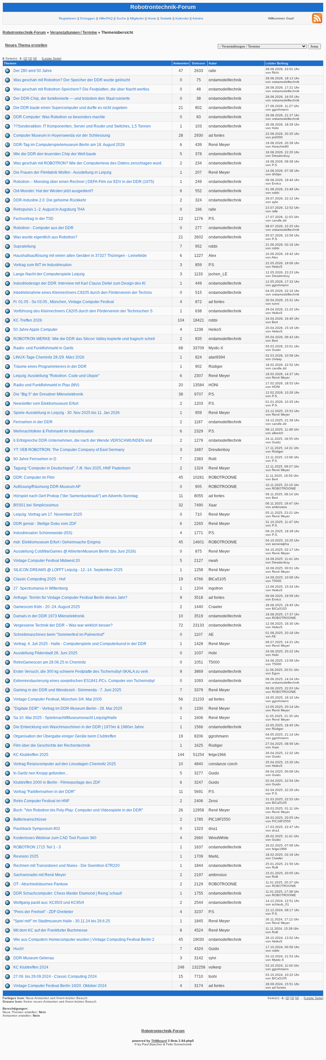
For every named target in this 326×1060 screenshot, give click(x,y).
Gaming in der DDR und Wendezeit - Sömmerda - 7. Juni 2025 (67, 690)
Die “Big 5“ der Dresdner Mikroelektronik (48, 394)
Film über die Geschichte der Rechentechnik (51, 745)
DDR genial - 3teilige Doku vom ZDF (44, 523)
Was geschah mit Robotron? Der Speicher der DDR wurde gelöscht (71, 80)
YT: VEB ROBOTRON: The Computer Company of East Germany (68, 449)
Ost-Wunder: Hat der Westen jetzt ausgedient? (53, 191)
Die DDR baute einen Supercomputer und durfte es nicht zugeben (70, 107)
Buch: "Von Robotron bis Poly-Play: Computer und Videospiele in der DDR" (78, 810)
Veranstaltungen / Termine (73, 32)
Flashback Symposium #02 (36, 828)
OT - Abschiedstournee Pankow (40, 884)
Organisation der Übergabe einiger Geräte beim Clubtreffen (64, 736)
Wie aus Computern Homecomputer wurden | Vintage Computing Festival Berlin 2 (83, 939)
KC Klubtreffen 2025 (30, 754)
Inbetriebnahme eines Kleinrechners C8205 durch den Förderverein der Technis (82, 292)
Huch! (18, 949)
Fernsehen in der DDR (33, 422)
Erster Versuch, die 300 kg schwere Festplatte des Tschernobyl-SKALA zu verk (80, 671)
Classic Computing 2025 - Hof (39, 579)
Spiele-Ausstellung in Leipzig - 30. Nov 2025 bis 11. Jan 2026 (66, 412)
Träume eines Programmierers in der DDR (50, 366)
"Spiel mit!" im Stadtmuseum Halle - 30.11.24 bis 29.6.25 (61, 921)
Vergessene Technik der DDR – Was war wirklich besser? (63, 625)
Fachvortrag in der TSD (33, 218)
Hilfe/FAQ (106, 18)
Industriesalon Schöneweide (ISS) (42, 533)
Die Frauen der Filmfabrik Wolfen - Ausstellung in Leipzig (62, 172)
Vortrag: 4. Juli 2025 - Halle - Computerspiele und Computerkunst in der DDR (79, 644)
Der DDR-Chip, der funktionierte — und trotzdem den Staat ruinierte (71, 98)
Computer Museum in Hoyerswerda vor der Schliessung (61, 135)
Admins (197, 18)
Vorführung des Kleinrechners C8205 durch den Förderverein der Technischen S (82, 311)
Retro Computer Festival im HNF (41, 801)
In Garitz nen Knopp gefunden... (40, 773)
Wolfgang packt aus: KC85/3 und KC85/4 (48, 902)
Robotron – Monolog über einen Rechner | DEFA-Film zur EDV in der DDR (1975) (83, 181)
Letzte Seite (51, 58)
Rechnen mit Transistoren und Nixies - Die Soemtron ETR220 (66, 865)
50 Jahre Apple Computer (35, 329)
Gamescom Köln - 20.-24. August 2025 (46, 607)
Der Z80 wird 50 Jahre (32, 71)
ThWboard (159, 1040)
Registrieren (67, 18)
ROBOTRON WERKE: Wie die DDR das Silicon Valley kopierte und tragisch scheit (84, 339)
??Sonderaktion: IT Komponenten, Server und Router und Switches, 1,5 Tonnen (82, 126)
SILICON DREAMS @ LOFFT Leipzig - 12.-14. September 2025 (68, 570)
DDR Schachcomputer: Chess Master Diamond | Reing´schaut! (67, 893)
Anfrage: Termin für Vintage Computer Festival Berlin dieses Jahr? (70, 597)
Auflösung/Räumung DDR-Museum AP (47, 486)
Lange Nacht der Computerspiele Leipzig (49, 274)
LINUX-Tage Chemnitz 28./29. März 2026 (48, 357)
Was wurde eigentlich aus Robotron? (45, 237)
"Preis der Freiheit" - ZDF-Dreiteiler (43, 912)
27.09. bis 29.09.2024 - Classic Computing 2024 (55, 976)
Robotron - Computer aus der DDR (43, 228)
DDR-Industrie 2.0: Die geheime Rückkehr (49, 200)
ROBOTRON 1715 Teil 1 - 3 (37, 847)
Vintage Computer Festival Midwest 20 (46, 560)
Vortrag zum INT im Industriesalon (42, 265)
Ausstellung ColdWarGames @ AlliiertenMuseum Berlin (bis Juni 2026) (74, 551)
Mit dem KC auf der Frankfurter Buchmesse (50, 930)
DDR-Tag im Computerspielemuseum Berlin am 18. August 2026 (69, 144)
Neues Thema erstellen (26, 45)
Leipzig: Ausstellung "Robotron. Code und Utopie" (56, 376)
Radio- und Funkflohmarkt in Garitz (43, 348)
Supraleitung (24, 246)
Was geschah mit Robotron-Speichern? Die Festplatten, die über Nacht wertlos (81, 89)
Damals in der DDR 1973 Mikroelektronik (48, 616)
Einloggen (87, 18)
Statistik (166, 18)
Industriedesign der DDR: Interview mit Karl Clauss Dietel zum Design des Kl (79, 283)
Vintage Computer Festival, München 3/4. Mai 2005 (57, 699)
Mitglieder (137, 18)
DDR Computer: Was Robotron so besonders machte (59, 117)
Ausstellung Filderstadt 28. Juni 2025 (45, 653)
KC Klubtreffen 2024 (30, 967)
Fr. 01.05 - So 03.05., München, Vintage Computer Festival (63, 302)
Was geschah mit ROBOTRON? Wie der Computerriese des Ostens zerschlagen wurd (87, 163)
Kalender (182, 18)
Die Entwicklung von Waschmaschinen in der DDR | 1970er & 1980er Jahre (78, 727)
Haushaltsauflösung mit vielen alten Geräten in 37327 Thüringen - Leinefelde (80, 255)
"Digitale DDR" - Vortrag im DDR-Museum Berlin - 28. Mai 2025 (67, 708)
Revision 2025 (26, 856)
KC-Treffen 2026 (27, 320)
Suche (121, 18)
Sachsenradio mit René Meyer (39, 875)
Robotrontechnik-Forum (24, 32)
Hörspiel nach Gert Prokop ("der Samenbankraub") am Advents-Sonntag (75, 496)
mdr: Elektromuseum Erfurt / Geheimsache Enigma (57, 542)
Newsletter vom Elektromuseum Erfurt (45, 403)
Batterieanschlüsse (29, 819)
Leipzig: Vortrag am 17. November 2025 (47, 514)
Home (152, 18)
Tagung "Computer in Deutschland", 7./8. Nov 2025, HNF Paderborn (72, 468)
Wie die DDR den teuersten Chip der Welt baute (54, 154)
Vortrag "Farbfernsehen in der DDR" (44, 791)
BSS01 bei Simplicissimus (36, 505)
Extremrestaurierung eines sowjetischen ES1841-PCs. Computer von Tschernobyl (84, 681)
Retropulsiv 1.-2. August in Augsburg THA (49, 209)
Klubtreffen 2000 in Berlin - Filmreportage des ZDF (56, 782)
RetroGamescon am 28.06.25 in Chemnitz (49, 662)
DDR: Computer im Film (33, 477)
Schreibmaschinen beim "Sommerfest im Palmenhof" (58, 634)
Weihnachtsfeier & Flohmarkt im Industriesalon (53, 431)
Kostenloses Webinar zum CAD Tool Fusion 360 (54, 838)
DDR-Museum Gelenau (33, 958)
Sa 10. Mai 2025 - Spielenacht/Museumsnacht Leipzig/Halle (65, 717)
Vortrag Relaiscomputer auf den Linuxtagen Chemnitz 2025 (64, 764)
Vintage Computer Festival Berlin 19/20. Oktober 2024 (60, 986)
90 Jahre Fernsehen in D (34, 459)
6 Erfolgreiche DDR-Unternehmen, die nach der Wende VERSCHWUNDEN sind (82, 440)
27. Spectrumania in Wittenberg (40, 588)
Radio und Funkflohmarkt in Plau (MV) (46, 385)
